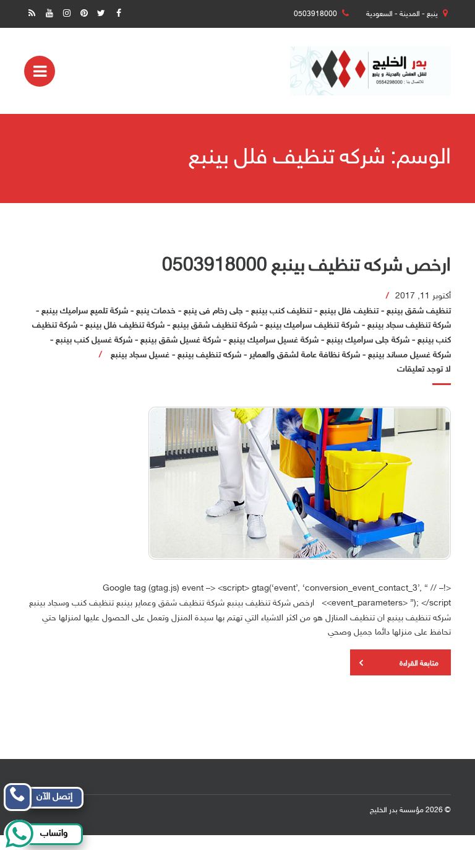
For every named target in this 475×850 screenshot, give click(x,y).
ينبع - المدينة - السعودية (402, 14)
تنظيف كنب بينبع (281, 311)
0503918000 (315, 14)
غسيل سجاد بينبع (140, 355)
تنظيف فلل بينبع (349, 311)
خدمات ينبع (156, 311)
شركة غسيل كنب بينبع (94, 340)
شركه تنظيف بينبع (209, 355)
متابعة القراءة (419, 663)
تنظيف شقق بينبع (419, 311)
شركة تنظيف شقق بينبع (215, 325)
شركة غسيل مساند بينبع (409, 355)
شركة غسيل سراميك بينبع (274, 340)
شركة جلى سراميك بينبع (368, 340)
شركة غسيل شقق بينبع (180, 340)
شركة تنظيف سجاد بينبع (409, 325)
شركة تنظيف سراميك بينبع (312, 325)
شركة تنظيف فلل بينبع (125, 325)
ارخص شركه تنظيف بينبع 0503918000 (306, 266)
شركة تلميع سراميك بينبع (84, 311)
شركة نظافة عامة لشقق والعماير (304, 355)
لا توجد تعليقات (424, 369)
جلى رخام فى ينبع (213, 311)
